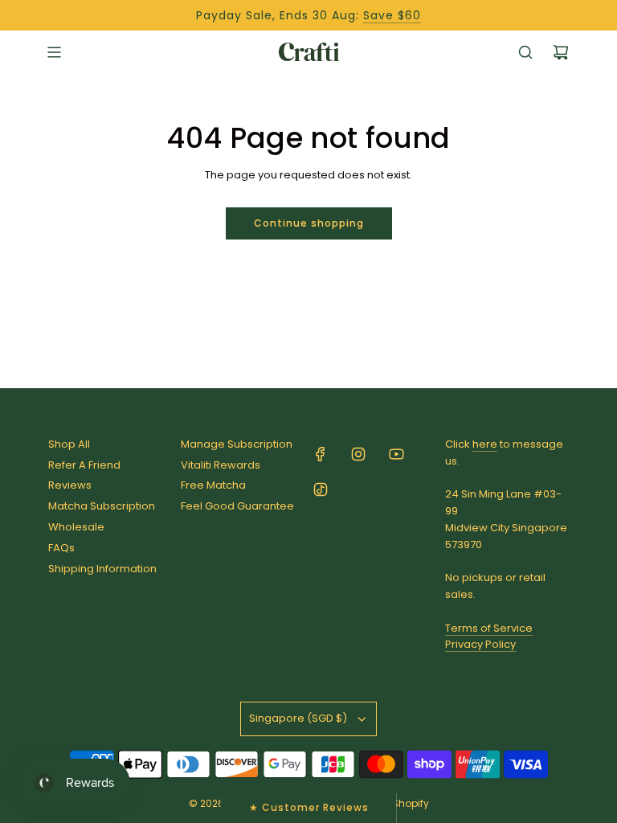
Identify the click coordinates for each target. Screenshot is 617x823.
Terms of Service (489, 628)
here (484, 444)
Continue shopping (309, 223)
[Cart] (560, 52)
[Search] (525, 52)
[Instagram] (358, 454)
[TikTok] (320, 489)
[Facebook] (320, 454)
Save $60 (392, 15)
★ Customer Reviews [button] (309, 807)
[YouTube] (396, 454)
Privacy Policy (480, 644)
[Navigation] (54, 52)
